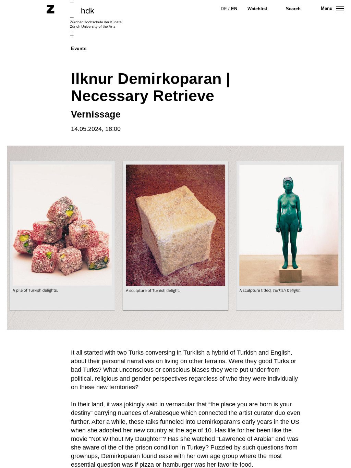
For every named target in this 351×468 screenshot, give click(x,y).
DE (224, 8)
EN (234, 8)
